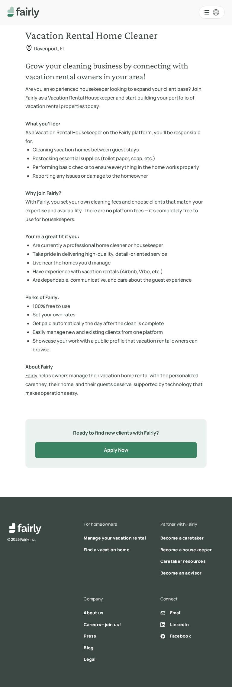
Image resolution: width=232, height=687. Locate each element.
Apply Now (116, 450)
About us (93, 613)
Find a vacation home (107, 549)
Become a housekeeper (186, 549)
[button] (212, 12)
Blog (88, 648)
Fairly (31, 97)
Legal (89, 659)
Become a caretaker (182, 538)
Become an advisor (181, 573)
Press (90, 636)
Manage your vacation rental (115, 538)
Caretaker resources (183, 561)
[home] (23, 12)
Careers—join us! (102, 624)
